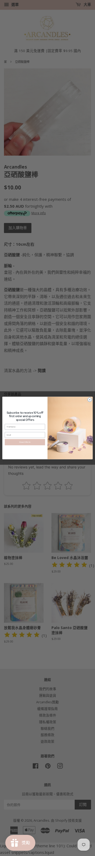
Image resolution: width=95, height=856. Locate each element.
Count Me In (25, 442)
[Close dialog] (90, 400)
